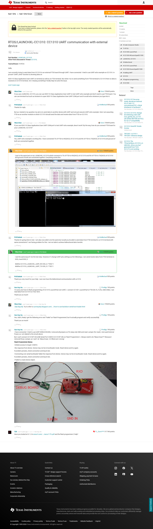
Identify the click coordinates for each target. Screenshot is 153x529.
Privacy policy (38, 521)
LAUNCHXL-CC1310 (129, 59)
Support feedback (151, 505)
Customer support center (53, 480)
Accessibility (14, 521)
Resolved (123, 23)
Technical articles (38, 7)
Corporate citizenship (17, 496)
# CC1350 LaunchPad (130, 52)
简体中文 (69, 7)
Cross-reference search (53, 476)
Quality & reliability (51, 488)
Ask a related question (115, 13)
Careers (13, 472)
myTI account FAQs (51, 492)
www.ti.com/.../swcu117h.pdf (43, 434)
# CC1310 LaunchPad (130, 66)
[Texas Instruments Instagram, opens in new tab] (115, 469)
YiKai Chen (18, 91)
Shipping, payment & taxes (89, 476)
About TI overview (16, 468)
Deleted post (128, 130)
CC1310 (125, 76)
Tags (132, 87)
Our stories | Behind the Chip (20, 480)
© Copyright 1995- (18, 524)
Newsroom (14, 476)
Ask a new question (135, 13)
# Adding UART (128, 72)
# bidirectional (127, 62)
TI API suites (84, 468)
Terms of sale (50, 521)
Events (12, 484)
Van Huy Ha (18, 287)
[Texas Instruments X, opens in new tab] (131, 469)
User (144, 2)
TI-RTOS (125, 48)
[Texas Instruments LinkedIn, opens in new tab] (115, 475)
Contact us (49, 468)
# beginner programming (130, 79)
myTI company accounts (88, 472)
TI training (49, 7)
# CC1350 (126, 83)
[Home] (24, 2)
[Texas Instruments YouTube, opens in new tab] (131, 475)
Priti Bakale (16, 52)
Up (15, 100)
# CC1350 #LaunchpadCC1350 (132, 69)
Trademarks (73, 521)
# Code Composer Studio (131, 45)
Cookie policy (26, 521)
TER (15, 432)
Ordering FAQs (85, 480)
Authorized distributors (88, 484)
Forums (28, 7)
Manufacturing (15, 492)
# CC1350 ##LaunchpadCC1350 (133, 55)
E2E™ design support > (16, 7)
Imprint (97, 521)
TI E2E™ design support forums (55, 472)
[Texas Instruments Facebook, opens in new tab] (123, 469)
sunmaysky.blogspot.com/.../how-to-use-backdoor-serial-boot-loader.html (59, 307)
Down (21, 100)
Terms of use (62, 521)
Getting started (59, 7)
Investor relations (16, 488)
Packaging (48, 484)
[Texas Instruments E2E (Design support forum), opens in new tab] (123, 475)
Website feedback (86, 521)
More (39, 14)
